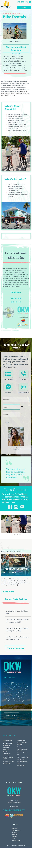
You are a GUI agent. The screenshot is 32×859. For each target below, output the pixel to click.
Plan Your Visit (8, 379)
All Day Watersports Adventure (6, 753)
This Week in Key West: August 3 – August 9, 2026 (17, 638)
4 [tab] (20, 535)
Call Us (24, 379)
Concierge (15, 828)
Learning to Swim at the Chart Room (17, 612)
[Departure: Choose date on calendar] (22, 414)
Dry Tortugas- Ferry (23, 757)
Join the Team (16, 840)
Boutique (14, 832)
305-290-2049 (16, 54)
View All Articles (15, 648)
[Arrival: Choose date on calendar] (22, 407)
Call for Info (16, 298)
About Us (14, 834)
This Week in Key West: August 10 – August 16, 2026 (17, 629)
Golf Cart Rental (8, 743)
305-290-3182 (22, 2)
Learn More (11, 715)
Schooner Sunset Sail (22, 753)
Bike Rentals (6, 763)
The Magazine (16, 830)
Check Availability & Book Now (16, 48)
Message (8, 392)
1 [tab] (12, 535)
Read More (8, 591)
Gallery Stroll (21, 765)
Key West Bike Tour (8, 761)
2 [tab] (15, 535)
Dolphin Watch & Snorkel (8, 758)
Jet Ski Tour (20, 759)
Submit (7, 422)
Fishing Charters (7, 740)
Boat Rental (6, 745)
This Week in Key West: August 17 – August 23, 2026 (17, 621)
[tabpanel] (16, 524)
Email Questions (23, 392)
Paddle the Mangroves (6, 748)
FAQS (13, 838)
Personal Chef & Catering (22, 743)
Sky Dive (19, 747)
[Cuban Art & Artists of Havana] (16, 575)
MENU (24, 7)
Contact (14, 836)
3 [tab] (17, 535)
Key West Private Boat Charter (22, 750)
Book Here (16, 292)
